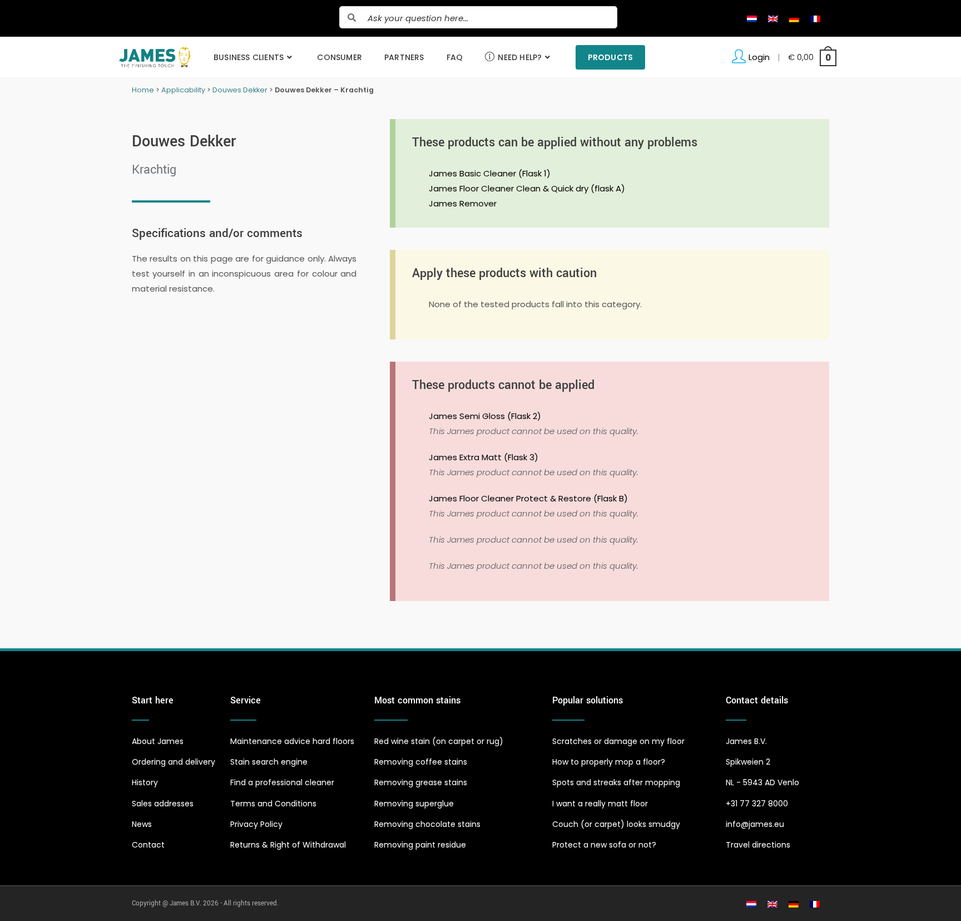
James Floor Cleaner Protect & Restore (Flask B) (528, 498)
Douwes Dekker (240, 90)
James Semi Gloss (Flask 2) (485, 416)
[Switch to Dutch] (751, 18)
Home (143, 90)
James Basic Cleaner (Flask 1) (490, 173)
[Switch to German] (794, 18)
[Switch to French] (815, 18)
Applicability (183, 90)
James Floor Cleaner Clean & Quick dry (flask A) (527, 188)
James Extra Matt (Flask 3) (483, 457)
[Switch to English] (773, 18)
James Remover (463, 203)
